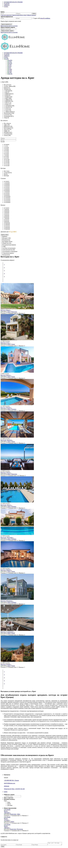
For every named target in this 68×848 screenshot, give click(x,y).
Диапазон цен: (5, 231)
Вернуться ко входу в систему (9, 26)
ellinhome (6, 786)
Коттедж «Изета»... (6, 375)
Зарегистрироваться (6, 24)
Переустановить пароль (7, 30)
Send (2, 846)
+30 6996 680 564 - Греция (11, 780)
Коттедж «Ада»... (5, 342)
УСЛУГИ (6, 3)
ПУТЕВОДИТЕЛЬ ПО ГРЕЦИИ (13, 2)
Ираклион (14, 311)
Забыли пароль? (31, 15)
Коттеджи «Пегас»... (6, 505)
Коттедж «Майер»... (6, 570)
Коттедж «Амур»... (6, 472)
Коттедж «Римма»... (6, 407)
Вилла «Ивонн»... (7, 826)
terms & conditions (45, 18)
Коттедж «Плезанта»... (7, 601)
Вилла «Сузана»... (7, 819)
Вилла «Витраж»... (7, 811)
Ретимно (13, 409)
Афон (18, 814)
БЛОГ (5, 791)
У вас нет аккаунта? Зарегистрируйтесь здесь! (14, 15)
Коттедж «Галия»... (6, 664)
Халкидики (13, 814)
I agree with (42, 18)
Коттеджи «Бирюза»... (7, 440)
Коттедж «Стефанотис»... (8, 632)
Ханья (13, 344)
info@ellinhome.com (9, 783)
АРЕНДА (6, 5)
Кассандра (20, 829)
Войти (34, 13)
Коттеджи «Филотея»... (7, 537)
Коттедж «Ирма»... (6, 310)
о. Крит (8, 311)
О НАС (6, 6)
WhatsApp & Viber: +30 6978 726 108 (14, 789)
